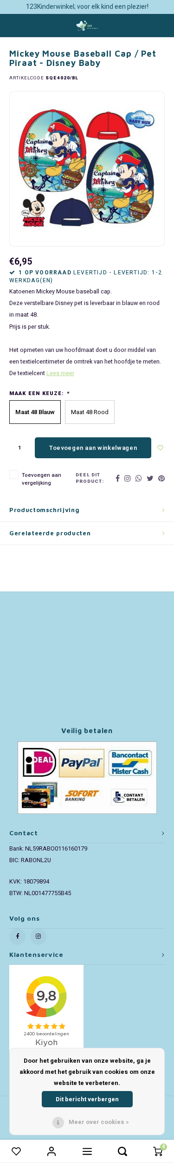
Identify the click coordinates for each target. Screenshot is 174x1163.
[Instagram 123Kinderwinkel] (38, 937)
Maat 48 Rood (90, 412)
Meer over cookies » (99, 1122)
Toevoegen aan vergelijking (41, 479)
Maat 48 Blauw (35, 412)
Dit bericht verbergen (87, 1099)
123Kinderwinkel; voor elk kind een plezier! (87, 7)
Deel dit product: (90, 478)
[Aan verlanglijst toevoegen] (160, 447)
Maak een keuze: (39, 393)
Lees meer (60, 373)
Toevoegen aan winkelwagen (93, 447)
